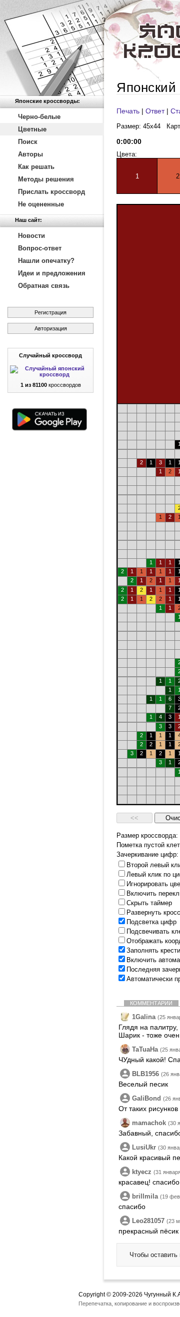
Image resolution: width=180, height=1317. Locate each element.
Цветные (32, 129)
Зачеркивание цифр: (147, 854)
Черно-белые (39, 116)
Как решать (36, 166)
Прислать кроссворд (51, 191)
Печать (128, 111)
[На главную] (52, 48)
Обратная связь (44, 285)
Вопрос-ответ (40, 248)
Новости (31, 235)
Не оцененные (41, 204)
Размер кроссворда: (147, 835)
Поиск (28, 141)
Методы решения (46, 179)
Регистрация (50, 312)
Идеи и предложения (52, 273)
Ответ (155, 111)
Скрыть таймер (149, 903)
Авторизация (50, 328)
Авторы (30, 154)
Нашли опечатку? (46, 260)
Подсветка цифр (151, 922)
